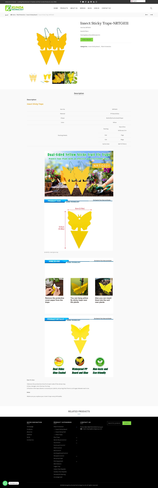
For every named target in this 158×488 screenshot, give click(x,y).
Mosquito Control (59, 456)
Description (79, 93)
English (134, 1)
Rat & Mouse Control (60, 440)
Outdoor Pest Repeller (60, 472)
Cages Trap (57, 466)
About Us (74, 8)
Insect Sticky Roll (60, 432)
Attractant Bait (58, 458)
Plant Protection (21, 14)
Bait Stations (57, 464)
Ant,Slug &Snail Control (61, 453)
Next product (151, 15)
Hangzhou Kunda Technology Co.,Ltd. (75, 485)
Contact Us (106, 8)
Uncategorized (58, 477)
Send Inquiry (86, 39)
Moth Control (58, 448)
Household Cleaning (59, 474)
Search (126, 423)
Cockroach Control (59, 445)
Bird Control (57, 450)
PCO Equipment (58, 461)
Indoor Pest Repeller (60, 469)
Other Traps (59, 434)
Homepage (30, 426)
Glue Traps (57, 437)
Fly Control (57, 442)
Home (56, 8)
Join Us (96, 8)
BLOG (90, 8)
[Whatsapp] (5, 483)
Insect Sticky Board (32, 14)
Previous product (146, 15)
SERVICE (82, 8)
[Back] (6, 15)
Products (64, 8)
